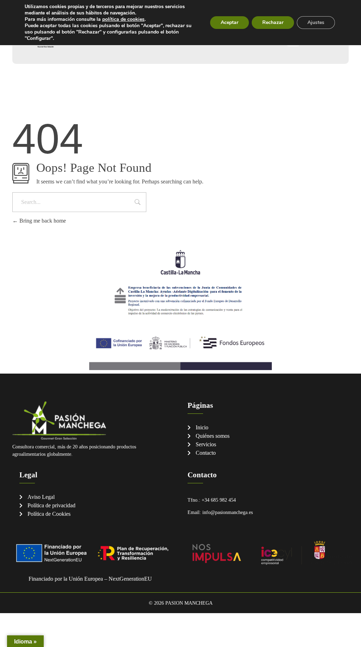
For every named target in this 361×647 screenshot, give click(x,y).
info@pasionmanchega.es (227, 512)
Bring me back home (42, 221)
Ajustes (315, 22)
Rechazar (272, 22)
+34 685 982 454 (219, 500)
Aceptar (229, 22)
